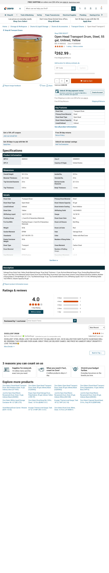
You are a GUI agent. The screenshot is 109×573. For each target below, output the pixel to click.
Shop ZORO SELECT (61, 33)
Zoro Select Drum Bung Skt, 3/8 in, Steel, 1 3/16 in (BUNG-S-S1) (40, 401)
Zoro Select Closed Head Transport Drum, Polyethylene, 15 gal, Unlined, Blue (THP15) (92, 388)
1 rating (68, 46)
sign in (65, 2)
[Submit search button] (73, 8)
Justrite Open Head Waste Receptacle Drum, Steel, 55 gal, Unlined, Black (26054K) (90, 395)
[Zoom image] (28, 58)
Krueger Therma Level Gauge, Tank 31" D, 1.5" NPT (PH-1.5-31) (40, 409)
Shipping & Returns (98, 101)
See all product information (66, 127)
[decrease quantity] (57, 81)
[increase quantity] (67, 81)
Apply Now (87, 21)
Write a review (78, 46)
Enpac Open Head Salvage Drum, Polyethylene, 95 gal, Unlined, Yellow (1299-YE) (40, 395)
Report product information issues (16, 284)
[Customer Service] (90, 8)
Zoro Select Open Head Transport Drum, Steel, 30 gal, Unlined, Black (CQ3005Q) (39, 388)
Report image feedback (13, 86)
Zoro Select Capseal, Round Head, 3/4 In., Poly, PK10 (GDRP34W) (91, 401)
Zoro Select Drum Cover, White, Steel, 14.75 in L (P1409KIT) (64, 409)
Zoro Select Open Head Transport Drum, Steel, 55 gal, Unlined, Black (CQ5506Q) (65, 388)
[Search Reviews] (75, 320)
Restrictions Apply (74, 2)
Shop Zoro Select (20, 21)
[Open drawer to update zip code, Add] (20, 9)
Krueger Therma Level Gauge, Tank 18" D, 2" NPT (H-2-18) (66, 401)
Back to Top (96, 353)
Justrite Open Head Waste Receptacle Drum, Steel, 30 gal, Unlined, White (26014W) (64, 395)
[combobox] (50, 8)
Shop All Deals (53, 21)
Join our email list (10, 136)
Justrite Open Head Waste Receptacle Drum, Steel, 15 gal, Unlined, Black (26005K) (13, 395)
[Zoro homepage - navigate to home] (8, 9)
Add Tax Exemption (61, 144)
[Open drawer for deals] (80, 8)
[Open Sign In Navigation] (96, 8)
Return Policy (60, 135)
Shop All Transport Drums (14, 30)
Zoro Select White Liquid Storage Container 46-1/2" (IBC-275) (14, 401)
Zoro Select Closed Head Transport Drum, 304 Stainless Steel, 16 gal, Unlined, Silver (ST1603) (15, 388)
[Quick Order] (85, 8)
